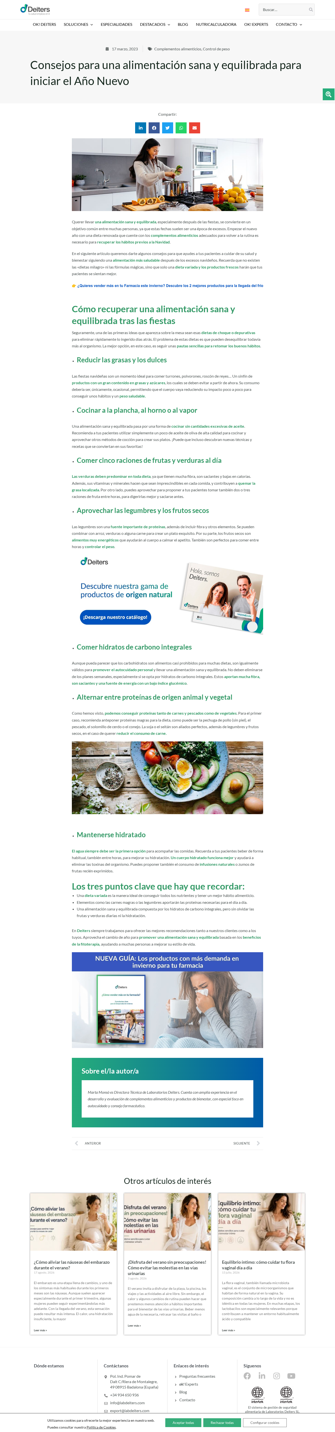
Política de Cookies (101, 1427)
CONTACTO (286, 24)
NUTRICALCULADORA (216, 24)
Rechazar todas (222, 1422)
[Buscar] (311, 9)
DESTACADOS (152, 24)
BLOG (183, 24)
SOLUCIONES (76, 24)
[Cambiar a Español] (247, 9)
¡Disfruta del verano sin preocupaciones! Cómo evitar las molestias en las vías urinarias (167, 1267)
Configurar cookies (264, 1422)
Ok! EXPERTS (256, 24)
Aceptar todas (183, 1422)
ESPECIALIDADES (116, 24)
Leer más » (40, 1330)
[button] (90, 24)
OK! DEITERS (44, 24)
